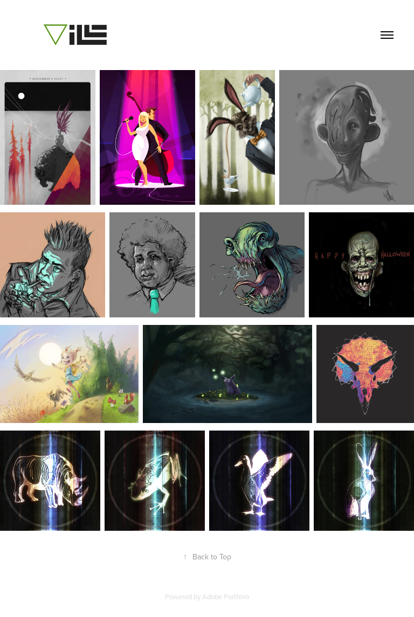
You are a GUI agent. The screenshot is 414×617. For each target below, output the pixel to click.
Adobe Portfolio (225, 596)
